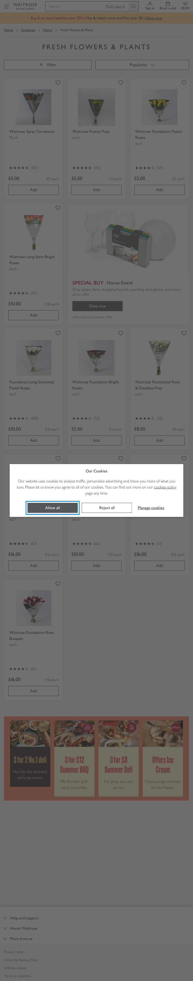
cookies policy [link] (165, 487)
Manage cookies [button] (151, 507)
